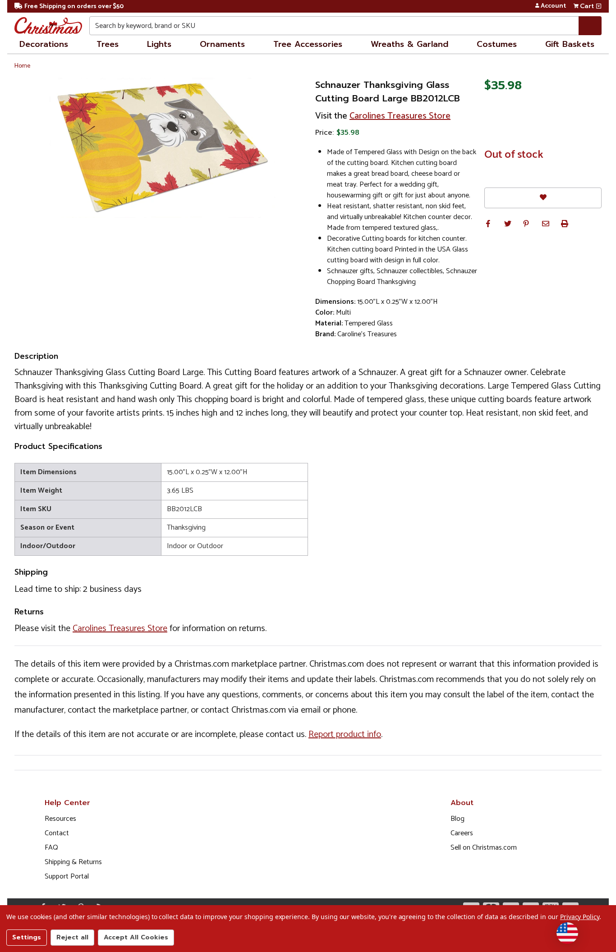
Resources (60, 819)
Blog (457, 819)
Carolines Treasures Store (400, 116)
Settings (26, 937)
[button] (488, 223)
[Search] (590, 25)
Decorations (43, 44)
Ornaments (222, 44)
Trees (108, 44)
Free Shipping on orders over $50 (74, 6)
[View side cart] (599, 6)
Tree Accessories (307, 44)
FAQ (51, 848)
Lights (159, 44)
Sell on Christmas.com (484, 848)
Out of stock (513, 155)
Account (553, 6)
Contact (57, 833)
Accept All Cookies (136, 937)
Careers (462, 833)
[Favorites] (543, 198)
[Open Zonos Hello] (567, 933)
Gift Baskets (569, 44)
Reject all (72, 937)
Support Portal (67, 876)
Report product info (344, 734)
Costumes (497, 44)
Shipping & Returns (73, 862)
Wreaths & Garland (409, 44)
